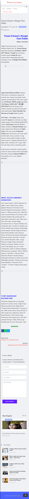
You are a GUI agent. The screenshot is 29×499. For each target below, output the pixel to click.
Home (4, 8)
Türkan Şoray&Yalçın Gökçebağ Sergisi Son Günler (17, 472)
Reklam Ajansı (16, 495)
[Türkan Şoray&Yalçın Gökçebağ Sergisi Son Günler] (5, 473)
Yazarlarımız (9, 8)
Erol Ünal (15, 8)
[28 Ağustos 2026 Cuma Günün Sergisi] (5, 465)
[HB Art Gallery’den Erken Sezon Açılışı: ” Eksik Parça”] (5, 458)
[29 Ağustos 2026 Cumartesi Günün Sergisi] (5, 450)
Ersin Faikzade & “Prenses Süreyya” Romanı (13, 433)
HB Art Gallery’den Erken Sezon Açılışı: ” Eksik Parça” (17, 457)
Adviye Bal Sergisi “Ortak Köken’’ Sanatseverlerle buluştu (17, 479)
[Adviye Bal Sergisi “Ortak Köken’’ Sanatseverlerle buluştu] (5, 480)
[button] (24, 416)
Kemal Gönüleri (4, 27)
